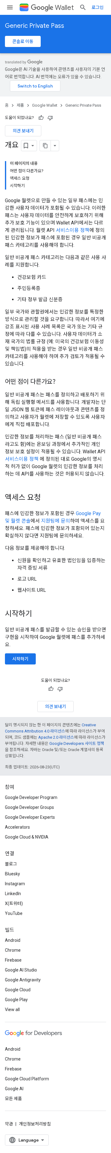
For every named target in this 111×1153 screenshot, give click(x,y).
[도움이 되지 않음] (50, 117)
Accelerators (17, 827)
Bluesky (12, 873)
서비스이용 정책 (72, 230)
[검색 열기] (83, 7)
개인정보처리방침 (35, 1123)
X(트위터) (14, 903)
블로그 (11, 863)
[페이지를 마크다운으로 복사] (45, 145)
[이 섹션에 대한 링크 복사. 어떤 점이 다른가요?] (62, 382)
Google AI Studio (21, 969)
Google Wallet (44, 105)
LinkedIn (13, 893)
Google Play (16, 999)
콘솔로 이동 (22, 41)
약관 (9, 1123)
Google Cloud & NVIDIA (26, 837)
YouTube (14, 913)
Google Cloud (18, 989)
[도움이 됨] (41, 117)
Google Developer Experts (30, 817)
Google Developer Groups (29, 807)
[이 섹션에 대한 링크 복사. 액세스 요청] (47, 498)
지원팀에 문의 (55, 521)
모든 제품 (13, 1098)
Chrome (13, 950)
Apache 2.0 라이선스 (56, 737)
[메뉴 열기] (10, 7)
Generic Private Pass (34, 26)
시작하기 (20, 659)
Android (12, 940)
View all (12, 1009)
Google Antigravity (23, 979)
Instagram (15, 883)
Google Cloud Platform (27, 1078)
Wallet (64, 7)
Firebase (13, 960)
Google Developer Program (31, 797)
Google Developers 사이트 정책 (76, 743)
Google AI (14, 1088)
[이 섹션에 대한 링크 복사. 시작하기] (38, 614)
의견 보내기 (23, 131)
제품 (20, 105)
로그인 (98, 7)
